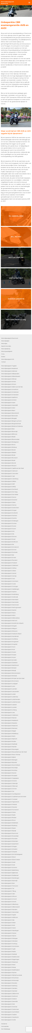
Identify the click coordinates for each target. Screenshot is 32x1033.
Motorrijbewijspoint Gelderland (9, 565)
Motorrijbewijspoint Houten (8, 652)
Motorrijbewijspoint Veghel (8, 914)
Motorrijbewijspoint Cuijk (8, 476)
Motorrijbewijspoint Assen (8, 402)
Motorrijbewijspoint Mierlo (8, 736)
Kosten (3, 356)
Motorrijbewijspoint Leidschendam (10, 699)
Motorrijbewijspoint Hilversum (9, 631)
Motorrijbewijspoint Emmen (8, 549)
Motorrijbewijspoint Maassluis (9, 723)
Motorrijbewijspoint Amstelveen (10, 392)
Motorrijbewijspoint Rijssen (8, 828)
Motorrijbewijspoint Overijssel (9, 799)
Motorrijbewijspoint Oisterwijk (9, 783)
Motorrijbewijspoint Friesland (9, 562)
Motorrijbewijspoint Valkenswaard (10, 907)
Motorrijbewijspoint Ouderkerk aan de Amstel (13, 796)
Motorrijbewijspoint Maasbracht (9, 720)
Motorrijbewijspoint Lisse (8, 712)
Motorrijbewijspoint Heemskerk (9, 599)
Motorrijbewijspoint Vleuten (8, 933)
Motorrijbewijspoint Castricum (9, 471)
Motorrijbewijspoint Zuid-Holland (10, 1012)
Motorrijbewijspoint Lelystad (9, 704)
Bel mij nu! (16, 237)
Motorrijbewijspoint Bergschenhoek (11, 423)
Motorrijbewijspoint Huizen (8, 657)
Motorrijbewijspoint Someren (9, 867)
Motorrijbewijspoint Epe (7, 555)
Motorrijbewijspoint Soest (8, 865)
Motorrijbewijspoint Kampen (9, 668)
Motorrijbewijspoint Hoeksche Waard (11, 633)
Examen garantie (16, 299)
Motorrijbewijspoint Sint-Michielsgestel (11, 854)
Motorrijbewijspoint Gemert (8, 573)
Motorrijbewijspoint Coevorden (9, 473)
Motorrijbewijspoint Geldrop (8, 568)
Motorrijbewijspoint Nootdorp (9, 770)
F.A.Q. (3, 354)
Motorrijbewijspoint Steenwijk (9, 880)
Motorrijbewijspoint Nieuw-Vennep (10, 754)
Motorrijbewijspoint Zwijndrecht (10, 1017)
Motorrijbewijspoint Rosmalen (9, 838)
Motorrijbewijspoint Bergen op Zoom (11, 421)
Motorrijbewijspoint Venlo (8, 925)
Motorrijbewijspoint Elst (7, 544)
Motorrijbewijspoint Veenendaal (9, 912)
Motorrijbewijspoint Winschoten (10, 977)
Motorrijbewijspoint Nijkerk (8, 757)
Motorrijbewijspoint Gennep (8, 576)
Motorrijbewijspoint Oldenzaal (9, 786)
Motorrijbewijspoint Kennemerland (10, 673)
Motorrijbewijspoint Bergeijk (9, 418)
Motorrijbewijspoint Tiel (7, 888)
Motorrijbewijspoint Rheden (8, 817)
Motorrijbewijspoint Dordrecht (9, 513)
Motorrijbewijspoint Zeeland (9, 998)
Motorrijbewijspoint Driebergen (9, 520)
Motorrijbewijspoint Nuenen (8, 773)
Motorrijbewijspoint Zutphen (9, 1014)
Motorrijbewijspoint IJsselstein (9, 662)
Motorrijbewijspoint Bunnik (8, 463)
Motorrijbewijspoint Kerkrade (9, 675)
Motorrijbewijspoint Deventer (9, 499)
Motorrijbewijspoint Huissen (8, 654)
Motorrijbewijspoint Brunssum (9, 457)
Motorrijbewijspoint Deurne (8, 497)
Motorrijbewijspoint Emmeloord (10, 547)
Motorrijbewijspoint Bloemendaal (10, 439)
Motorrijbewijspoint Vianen (8, 928)
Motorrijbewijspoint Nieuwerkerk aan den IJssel (14, 752)
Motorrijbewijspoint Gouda (8, 583)
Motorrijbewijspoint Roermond (9, 338)
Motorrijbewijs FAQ (16, 320)
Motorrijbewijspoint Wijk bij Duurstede (11, 975)
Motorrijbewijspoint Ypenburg (9, 985)
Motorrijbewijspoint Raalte (8, 815)
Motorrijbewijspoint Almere (8, 384)
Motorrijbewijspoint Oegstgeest (10, 778)
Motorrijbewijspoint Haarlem (9, 591)
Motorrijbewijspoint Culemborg (9, 478)
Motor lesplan (16, 257)
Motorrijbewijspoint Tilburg (8, 891)
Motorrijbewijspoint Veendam (9, 909)
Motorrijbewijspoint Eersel (8, 539)
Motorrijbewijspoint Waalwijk (9, 954)
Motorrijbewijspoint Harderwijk (9, 597)
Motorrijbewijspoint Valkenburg (9, 904)
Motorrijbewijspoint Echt (7, 531)
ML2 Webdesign (5, 1029)
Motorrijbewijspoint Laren (8, 686)
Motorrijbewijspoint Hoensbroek (10, 636)
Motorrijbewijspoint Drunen (8, 526)
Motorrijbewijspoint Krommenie (10, 681)
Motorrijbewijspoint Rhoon (8, 820)
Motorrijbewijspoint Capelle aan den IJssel (12, 468)
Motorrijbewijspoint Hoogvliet (9, 644)
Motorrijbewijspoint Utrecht (8, 901)
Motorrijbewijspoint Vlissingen (9, 938)
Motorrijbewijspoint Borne (8, 444)
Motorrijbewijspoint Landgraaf (9, 683)
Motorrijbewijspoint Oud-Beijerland (10, 794)
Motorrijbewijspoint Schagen (9, 846)
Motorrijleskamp (5, 348)
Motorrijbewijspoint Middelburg (9, 733)
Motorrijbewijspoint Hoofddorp (9, 639)
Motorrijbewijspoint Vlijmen (8, 935)
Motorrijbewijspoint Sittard (8, 857)
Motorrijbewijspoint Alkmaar (9, 379)
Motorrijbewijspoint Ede (7, 534)
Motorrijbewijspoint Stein (8, 883)
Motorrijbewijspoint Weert (8, 964)
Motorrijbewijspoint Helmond (9, 620)
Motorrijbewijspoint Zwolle (8, 1019)
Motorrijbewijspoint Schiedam (9, 849)
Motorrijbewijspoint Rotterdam (9, 841)
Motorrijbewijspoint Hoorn (8, 647)
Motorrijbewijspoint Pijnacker (9, 807)
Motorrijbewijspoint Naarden (9, 746)
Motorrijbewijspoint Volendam (9, 941)
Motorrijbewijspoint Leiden (8, 694)
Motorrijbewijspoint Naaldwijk (9, 744)
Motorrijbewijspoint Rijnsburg (9, 825)
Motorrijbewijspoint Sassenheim (10, 844)
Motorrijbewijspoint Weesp (8, 967)
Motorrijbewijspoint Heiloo (8, 615)
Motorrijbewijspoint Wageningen (10, 959)
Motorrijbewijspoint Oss (7, 791)
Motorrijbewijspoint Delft (8, 484)
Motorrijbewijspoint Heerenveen (10, 604)
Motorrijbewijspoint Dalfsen (8, 481)
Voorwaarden (5, 1026)
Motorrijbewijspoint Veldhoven (9, 917)
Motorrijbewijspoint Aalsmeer (9, 371)
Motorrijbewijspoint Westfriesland (10, 970)
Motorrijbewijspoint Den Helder (9, 494)
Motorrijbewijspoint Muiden (8, 741)
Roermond (7, 2)
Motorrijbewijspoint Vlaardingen (10, 930)
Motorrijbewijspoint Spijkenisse (9, 872)
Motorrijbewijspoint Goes (8, 578)
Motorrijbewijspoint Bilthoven (9, 434)
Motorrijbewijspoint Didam (8, 502)
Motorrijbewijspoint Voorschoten (10, 946)
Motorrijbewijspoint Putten (8, 812)
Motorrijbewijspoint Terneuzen (9, 886)
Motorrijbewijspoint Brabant (8, 452)
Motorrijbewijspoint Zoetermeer (10, 1009)
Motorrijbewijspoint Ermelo (8, 557)
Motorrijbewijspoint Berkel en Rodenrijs (12, 426)
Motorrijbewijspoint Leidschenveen (10, 702)
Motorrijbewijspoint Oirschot (9, 780)
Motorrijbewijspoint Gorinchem (9, 581)
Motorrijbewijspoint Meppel (8, 731)
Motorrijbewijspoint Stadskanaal (9, 875)
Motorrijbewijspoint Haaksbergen (10, 589)
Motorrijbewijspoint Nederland (9, 368)
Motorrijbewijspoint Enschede (9, 552)
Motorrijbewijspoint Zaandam (9, 988)
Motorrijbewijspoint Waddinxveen (10, 956)
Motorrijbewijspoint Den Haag (9, 492)
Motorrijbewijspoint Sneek (8, 862)
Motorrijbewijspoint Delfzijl (8, 486)
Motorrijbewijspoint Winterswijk (9, 980)
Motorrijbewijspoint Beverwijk (9, 431)
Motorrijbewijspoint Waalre (8, 951)
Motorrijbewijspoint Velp (7, 920)
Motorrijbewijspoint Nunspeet (9, 775)
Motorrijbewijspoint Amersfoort (9, 389)
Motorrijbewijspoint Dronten (9, 523)
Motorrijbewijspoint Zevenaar (9, 1006)
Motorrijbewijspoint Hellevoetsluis (10, 618)
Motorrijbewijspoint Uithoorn (9, 896)
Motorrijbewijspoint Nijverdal (9, 762)
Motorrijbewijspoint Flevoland (9, 560)
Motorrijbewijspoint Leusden (9, 707)
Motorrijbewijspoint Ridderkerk (9, 822)
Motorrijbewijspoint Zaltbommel (10, 993)
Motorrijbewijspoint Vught (8, 949)
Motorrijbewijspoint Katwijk (8, 670)
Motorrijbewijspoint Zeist (8, 1004)
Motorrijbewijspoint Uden (8, 893)
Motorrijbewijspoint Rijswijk (8, 830)
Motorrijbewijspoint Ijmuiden (9, 660)
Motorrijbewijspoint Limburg (9, 710)
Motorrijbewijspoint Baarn (8, 410)
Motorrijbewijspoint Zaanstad (9, 991)
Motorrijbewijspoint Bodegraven (10, 442)
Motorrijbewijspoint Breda (8, 455)
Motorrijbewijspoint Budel (8, 460)
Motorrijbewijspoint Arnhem (9, 400)
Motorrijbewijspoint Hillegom (9, 628)
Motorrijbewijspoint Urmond (9, 899)
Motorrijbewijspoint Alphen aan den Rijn (12, 386)
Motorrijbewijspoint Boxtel (8, 450)
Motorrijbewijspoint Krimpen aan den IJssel (12, 678)
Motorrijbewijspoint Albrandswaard (10, 376)
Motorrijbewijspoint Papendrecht (10, 801)
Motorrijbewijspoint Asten (8, 408)
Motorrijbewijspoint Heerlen (8, 610)
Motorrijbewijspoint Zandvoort (9, 996)
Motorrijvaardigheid (6, 351)
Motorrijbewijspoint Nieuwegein (10, 749)
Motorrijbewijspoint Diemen (8, 505)
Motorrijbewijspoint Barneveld (9, 415)
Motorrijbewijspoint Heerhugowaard (11, 607)
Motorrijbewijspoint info (7, 359)
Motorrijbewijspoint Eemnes (9, 536)
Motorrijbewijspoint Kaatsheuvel (10, 665)
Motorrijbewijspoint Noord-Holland (10, 765)
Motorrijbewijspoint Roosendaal (9, 836)
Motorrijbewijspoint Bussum (8, 465)
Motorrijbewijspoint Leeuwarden (10, 691)
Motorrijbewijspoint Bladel (8, 436)
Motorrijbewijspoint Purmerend (9, 809)
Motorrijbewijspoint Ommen (9, 788)
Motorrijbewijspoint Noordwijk (9, 767)
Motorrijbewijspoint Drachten (9, 515)
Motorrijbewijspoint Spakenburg (9, 870)
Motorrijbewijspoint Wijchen (9, 972)
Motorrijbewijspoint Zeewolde (9, 1001)
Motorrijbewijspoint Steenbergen (10, 878)
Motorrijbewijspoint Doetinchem (10, 507)
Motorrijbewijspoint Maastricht (9, 725)
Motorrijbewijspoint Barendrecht (10, 413)
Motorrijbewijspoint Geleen (8, 570)
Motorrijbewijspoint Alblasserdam (10, 373)
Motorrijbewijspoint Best (7, 429)
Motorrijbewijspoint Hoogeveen (9, 641)
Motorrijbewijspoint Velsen (8, 922)
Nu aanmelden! (16, 216)
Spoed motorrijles (6, 346)
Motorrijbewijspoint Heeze (8, 612)
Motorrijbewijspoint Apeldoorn (9, 397)
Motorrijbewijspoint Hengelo (9, 626)
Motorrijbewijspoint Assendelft (9, 405)
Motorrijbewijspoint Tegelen (9, 365)
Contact (3, 362)
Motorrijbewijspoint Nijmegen (9, 759)
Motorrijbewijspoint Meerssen (9, 728)
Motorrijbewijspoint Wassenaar (9, 962)
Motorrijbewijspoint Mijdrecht (9, 738)
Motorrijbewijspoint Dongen (9, 510)
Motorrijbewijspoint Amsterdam (10, 394)
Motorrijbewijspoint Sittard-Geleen (10, 859)
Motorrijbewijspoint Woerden (9, 983)
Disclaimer (4, 1023)
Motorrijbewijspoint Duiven (8, 528)
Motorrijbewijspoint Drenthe (9, 518)
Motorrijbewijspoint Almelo (8, 381)
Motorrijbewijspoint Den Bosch (9, 489)
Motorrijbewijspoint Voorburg (9, 943)
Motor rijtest (16, 278)
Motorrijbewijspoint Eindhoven (9, 541)
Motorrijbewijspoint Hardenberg (10, 594)
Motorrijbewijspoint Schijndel (9, 851)
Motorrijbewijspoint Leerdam (9, 689)
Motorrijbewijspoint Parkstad (9, 804)
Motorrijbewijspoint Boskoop (9, 447)
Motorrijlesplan (5, 341)
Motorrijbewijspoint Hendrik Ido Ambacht (12, 623)
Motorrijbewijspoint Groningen (9, 586)
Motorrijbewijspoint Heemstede (9, 602)
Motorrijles (4, 343)
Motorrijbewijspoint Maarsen (9, 717)
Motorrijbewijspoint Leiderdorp (9, 696)
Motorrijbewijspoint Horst (8, 649)
